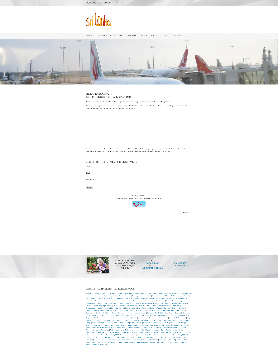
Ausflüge (144, 36)
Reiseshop (105, 330)
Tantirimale (171, 337)
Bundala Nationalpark (133, 303)
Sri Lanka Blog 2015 (128, 335)
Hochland (89, 315)
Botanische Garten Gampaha (106, 301)
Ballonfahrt (175, 296)
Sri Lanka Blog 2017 (161, 335)
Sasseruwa (90, 332)
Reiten (138, 330)
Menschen (157, 323)
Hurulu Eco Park (137, 315)
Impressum (180, 265)
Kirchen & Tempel (93, 320)
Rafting (88, 330)
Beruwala (175, 298)
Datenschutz (180, 263)
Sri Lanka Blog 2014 (111, 335)
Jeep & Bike (184, 315)
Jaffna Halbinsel (150, 315)
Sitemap (155, 332)
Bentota (155, 298)
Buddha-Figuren (159, 301)
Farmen (89, 310)
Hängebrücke (152, 313)
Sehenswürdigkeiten (130, 332)
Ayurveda (147, 296)
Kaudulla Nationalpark (177, 318)
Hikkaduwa (186, 313)
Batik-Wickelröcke (93, 298)
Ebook (154, 306)
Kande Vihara (126, 318)
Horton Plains (109, 315)
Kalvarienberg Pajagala (110, 318)
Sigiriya (148, 332)
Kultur (113, 36)
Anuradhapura (92, 296)
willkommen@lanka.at (152, 268)
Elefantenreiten (177, 306)
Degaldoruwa (107, 306)
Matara (139, 323)
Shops (168, 36)
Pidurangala (130, 327)
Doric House (146, 306)
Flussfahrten (118, 310)
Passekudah (120, 327)
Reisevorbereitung (117, 330)
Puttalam (183, 327)
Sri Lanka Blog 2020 (107, 337)
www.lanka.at (152, 263)
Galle (183, 310)
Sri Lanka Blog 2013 (94, 335)
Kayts (189, 318)
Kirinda (104, 320)
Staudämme (121, 337)
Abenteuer (132, 36)
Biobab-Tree (184, 298)
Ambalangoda (152, 293)
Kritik (128, 320)
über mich (177, 36)
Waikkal (172, 340)
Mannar (115, 323)
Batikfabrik (184, 296)
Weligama (122, 342)
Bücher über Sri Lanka (106, 303)
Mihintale (165, 323)
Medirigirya (147, 323)
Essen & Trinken (156, 308)
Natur (122, 36)
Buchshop (120, 303)
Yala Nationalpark (172, 342)
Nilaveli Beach (159, 325)
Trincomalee (126, 340)
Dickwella (121, 306)
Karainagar (153, 318)
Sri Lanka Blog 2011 (167, 332)
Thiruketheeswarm (114, 340)
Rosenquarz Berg (158, 330)
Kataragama (163, 318)
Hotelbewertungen (122, 315)
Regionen (103, 36)
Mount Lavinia (98, 325)
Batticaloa (120, 298)
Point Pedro (152, 327)
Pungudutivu (174, 327)
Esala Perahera (143, 308)
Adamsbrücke (100, 293)
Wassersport (112, 342)
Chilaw (154, 303)
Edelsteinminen (164, 306)
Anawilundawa (186, 293)
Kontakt (122, 320)
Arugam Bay (113, 296)
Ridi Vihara (146, 330)
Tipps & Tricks (100, 340)
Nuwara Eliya (177, 325)
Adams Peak (111, 293)
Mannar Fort (124, 323)
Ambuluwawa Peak (166, 293)
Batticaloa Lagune (133, 298)
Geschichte (90, 313)
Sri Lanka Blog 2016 (144, 335)
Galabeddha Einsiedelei (171, 310)
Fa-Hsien (167, 308)
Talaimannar (161, 337)
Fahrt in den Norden (179, 308)
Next (189, 80)
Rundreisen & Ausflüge (174, 330)
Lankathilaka (158, 320)
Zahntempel (102, 344)
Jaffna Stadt (174, 315)
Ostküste (187, 325)
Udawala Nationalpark (140, 340)
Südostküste (139, 337)
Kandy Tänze (143, 318)
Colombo (131, 102)
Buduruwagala (91, 303)
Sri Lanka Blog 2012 (184, 332)
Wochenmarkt (159, 342)
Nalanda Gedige (120, 325)
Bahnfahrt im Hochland (161, 296)
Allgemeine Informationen (127, 293)
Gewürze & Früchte (103, 313)
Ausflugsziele (137, 296)
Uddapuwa (154, 340)
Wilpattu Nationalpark (145, 342)
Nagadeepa (109, 325)
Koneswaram (113, 320)
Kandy (134, 318)
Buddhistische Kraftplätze (176, 301)
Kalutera (97, 318)
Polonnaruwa (163, 327)
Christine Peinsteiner (179, 303)
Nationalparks (133, 325)
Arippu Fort (102, 296)
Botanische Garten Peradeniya (129, 301)
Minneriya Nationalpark (179, 323)
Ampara (177, 293)
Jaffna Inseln (163, 315)
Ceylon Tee (146, 303)
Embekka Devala (117, 308)
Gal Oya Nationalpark (143, 310)
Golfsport (128, 313)
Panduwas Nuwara (107, 327)
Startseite (91, 36)
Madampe (167, 320)
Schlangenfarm (115, 332)
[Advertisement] (139, 128)
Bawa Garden (146, 298)
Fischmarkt (108, 310)
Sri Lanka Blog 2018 (178, 335)
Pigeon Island (141, 327)
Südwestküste (150, 337)
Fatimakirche (98, 310)
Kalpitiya (89, 318)
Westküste (131, 342)
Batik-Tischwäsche (108, 298)
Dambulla (97, 306)
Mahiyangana (97, 323)
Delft (115, 306)
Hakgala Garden (140, 313)
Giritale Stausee (118, 313)
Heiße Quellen (175, 313)
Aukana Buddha (125, 296)
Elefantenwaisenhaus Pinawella (98, 308)
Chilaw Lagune (163, 303)
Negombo (148, 325)
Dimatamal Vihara (133, 306)
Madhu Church (177, 320)
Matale (132, 323)
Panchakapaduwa (92, 327)
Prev (180, 80)
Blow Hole (89, 301)
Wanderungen (91, 342)
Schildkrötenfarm (101, 332)
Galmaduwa (129, 310)
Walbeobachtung (182, 340)
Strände (130, 337)
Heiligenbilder (163, 313)
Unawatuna (163, 340)
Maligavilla (107, 323)
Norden (168, 325)
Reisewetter (129, 330)
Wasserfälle (101, 342)
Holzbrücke (98, 315)
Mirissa (88, 325)
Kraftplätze (156, 36)
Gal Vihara (156, 310)
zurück (185, 212)
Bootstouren (147, 301)
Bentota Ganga (165, 298)
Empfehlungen (130, 308)
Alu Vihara (142, 293)
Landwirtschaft (146, 320)
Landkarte (135, 320)
